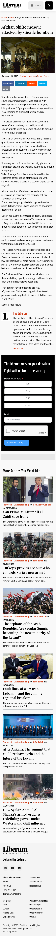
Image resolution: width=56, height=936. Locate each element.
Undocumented (36, 912)
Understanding (21, 504)
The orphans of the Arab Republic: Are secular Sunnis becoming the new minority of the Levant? (26, 630)
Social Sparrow (10, 931)
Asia (5, 904)
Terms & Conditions (12, 894)
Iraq (34, 76)
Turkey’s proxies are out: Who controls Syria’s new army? (26, 570)
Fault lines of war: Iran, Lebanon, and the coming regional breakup (23, 693)
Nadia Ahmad (39, 616)
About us (7, 886)
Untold (32, 917)
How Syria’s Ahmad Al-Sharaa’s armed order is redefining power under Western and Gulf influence (24, 816)
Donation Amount (12, 378)
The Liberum (20, 313)
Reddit (32, 83)
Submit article (35, 881)
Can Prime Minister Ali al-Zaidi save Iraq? (24, 514)
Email (5, 89)
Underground (35, 908)
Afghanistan (26, 76)
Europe (6, 908)
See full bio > (19, 348)
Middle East (8, 912)
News (12, 17)
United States (9, 917)
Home (4, 17)
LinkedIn (21, 83)
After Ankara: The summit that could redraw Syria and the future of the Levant (26, 753)
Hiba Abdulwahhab (41, 504)
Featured (7, 504)
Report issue (35, 886)
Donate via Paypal (16, 442)
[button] (49, 5)
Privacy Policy (9, 890)
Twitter (42, 83)
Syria (39, 76)
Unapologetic (35, 904)
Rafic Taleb (38, 560)
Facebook (8, 83)
